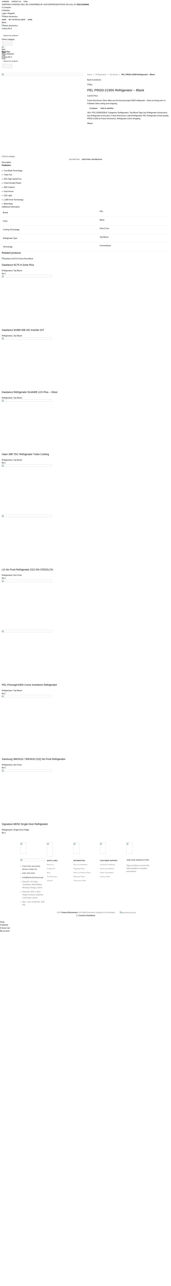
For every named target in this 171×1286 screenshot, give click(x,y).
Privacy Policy (105, 876)
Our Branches (52, 876)
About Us (50, 864)
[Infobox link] (85, 460)
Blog (48, 873)
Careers (50, 880)
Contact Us (51, 869)
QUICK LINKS (52, 860)
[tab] (74, 159)
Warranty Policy (79, 876)
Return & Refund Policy (82, 873)
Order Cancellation (107, 873)
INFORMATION (79, 860)
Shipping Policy (79, 869)
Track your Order (79, 880)
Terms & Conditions (107, 869)
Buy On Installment (80, 864)
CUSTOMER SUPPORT (108, 860)
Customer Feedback (107, 864)
